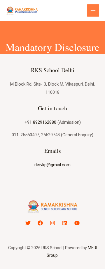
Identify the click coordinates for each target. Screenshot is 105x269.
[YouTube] (77, 223)
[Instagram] (52, 223)
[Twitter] (28, 223)
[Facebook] (40, 223)
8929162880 (44, 122)
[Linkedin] (64, 223)
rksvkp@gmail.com (52, 164)
